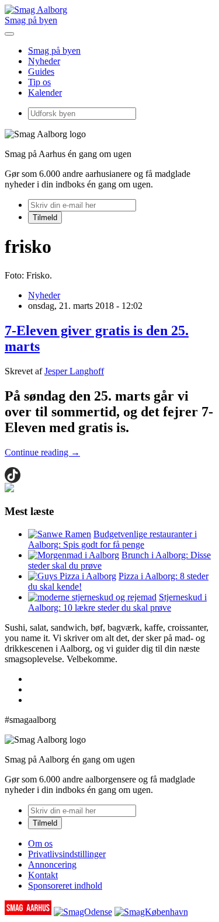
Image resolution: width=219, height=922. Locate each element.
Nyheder (44, 61)
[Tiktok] (12, 475)
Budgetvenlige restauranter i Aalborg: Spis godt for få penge (112, 539)
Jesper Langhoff (74, 371)
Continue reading (42, 452)
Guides (41, 71)
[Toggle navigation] (9, 34)
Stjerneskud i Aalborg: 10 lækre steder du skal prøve (117, 602)
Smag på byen (31, 20)
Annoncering (52, 864)
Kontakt (43, 875)
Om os (40, 843)
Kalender (45, 93)
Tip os (39, 82)
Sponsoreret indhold (65, 885)
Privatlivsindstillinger (67, 854)
